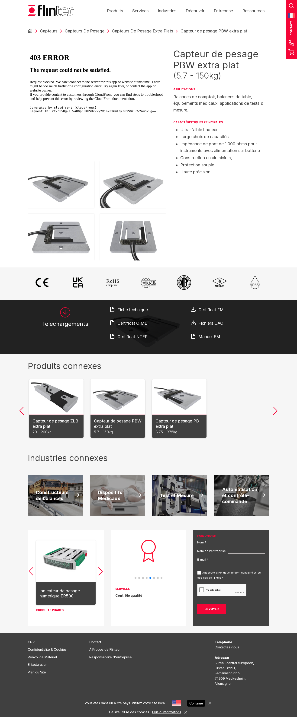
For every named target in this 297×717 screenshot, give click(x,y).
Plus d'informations (166, 712)
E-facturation (37, 664)
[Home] (30, 31)
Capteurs (48, 31)
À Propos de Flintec (104, 649)
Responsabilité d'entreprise (110, 657)
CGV (31, 642)
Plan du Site (37, 672)
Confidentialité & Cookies (47, 649)
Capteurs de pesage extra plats (142, 31)
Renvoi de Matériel (42, 657)
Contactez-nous (227, 647)
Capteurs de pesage (84, 31)
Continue (196, 703)
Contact (95, 642)
